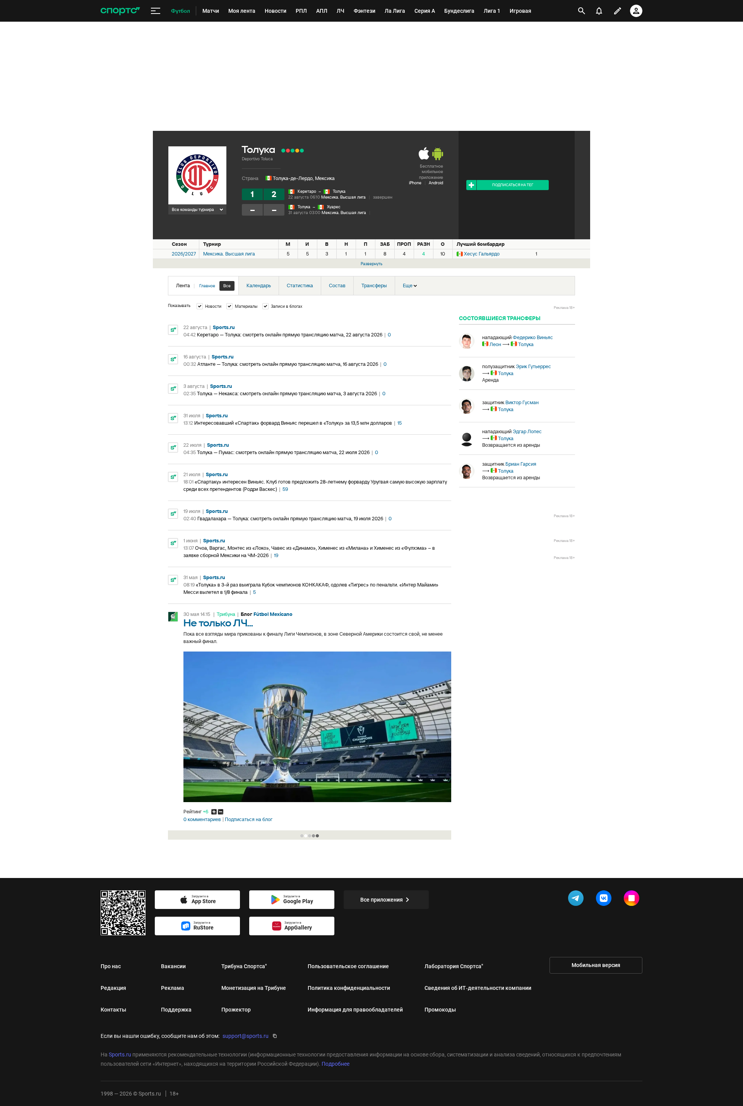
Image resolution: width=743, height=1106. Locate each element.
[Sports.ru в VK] (605, 899)
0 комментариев (202, 819)
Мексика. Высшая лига (343, 197)
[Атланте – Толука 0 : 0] (297, 150)
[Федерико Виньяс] (466, 341)
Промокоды (440, 1010)
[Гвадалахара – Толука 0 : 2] (283, 150)
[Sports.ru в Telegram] (577, 899)
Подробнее (335, 1064)
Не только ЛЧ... (218, 623)
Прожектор (236, 1010)
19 (276, 555)
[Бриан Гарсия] (466, 471)
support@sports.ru (246, 1036)
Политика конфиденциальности (349, 988)
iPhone (415, 182)
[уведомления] (599, 11)
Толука (339, 191)
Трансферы (374, 285)
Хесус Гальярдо (482, 253)
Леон (495, 344)
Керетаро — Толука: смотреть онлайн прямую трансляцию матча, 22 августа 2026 (289, 334)
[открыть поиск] (582, 11)
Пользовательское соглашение (348, 966)
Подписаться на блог (248, 819)
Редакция (113, 988)
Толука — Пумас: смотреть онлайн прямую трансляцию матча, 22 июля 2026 (283, 452)
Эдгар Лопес (527, 431)
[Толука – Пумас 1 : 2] (288, 150)
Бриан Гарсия (520, 464)
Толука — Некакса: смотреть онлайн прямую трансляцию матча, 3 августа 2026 (287, 393)
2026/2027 (184, 253)
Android (436, 182)
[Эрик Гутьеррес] (466, 373)
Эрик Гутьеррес (533, 366)
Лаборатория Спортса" (454, 966)
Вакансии (173, 966)
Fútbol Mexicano (273, 614)
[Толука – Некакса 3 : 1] (292, 150)
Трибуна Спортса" (244, 966)
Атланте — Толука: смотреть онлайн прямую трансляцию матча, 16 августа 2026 (287, 364)
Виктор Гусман (522, 402)
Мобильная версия (596, 965)
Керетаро (307, 191)
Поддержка (176, 1010)
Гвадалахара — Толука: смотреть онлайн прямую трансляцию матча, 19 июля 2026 (290, 518)
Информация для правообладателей (355, 1010)
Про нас (111, 966)
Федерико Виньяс (533, 337)
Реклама (172, 988)
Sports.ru (224, 327)
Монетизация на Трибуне (253, 988)
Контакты (113, 1010)
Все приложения (381, 900)
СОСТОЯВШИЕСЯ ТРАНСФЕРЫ (500, 318)
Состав (337, 285)
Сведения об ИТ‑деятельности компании (478, 988)
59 (285, 489)
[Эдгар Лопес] (466, 438)
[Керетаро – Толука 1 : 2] (302, 150)
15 (399, 423)
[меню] (155, 11)
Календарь (259, 285)
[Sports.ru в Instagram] (633, 899)
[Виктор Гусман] (466, 406)
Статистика (300, 285)
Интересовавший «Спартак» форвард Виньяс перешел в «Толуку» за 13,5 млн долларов (293, 423)
